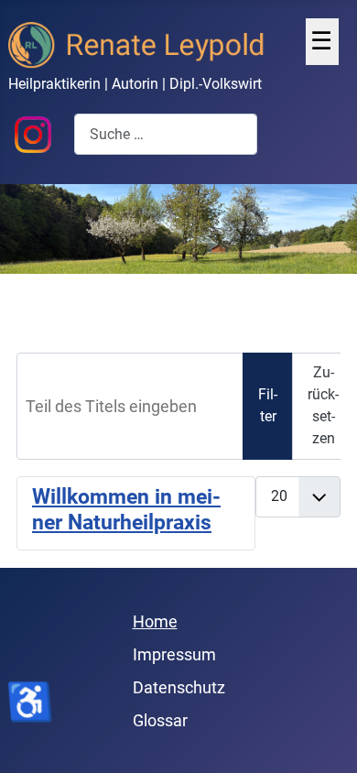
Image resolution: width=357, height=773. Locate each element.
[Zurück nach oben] (323, 736)
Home (155, 621)
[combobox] (165, 134)
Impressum (174, 654)
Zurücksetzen (323, 405)
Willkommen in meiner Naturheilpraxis (126, 509)
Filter (267, 405)
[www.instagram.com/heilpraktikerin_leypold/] (33, 133)
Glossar (160, 720)
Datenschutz (179, 687)
